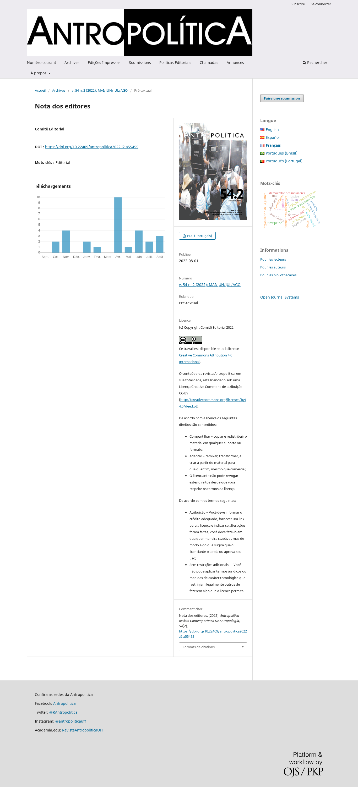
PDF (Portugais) (199, 235)
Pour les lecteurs (273, 259)
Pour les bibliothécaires (278, 275)
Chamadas (209, 62)
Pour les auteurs (273, 267)
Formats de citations (199, 647)
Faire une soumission (282, 98)
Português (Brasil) (281, 153)
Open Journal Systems (279, 297)
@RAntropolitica (63, 712)
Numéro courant (41, 62)
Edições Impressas (104, 62)
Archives (71, 62)
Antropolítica (64, 703)
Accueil (40, 90)
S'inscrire (298, 4)
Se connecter (321, 4)
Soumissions (140, 62)
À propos (39, 72)
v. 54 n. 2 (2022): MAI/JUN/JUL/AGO (100, 90)
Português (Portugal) (284, 160)
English (272, 129)
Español (273, 137)
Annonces (235, 62)
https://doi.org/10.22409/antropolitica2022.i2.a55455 (91, 146)
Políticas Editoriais (175, 62)
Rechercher (316, 62)
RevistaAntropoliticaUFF (83, 730)
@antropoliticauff (70, 721)
